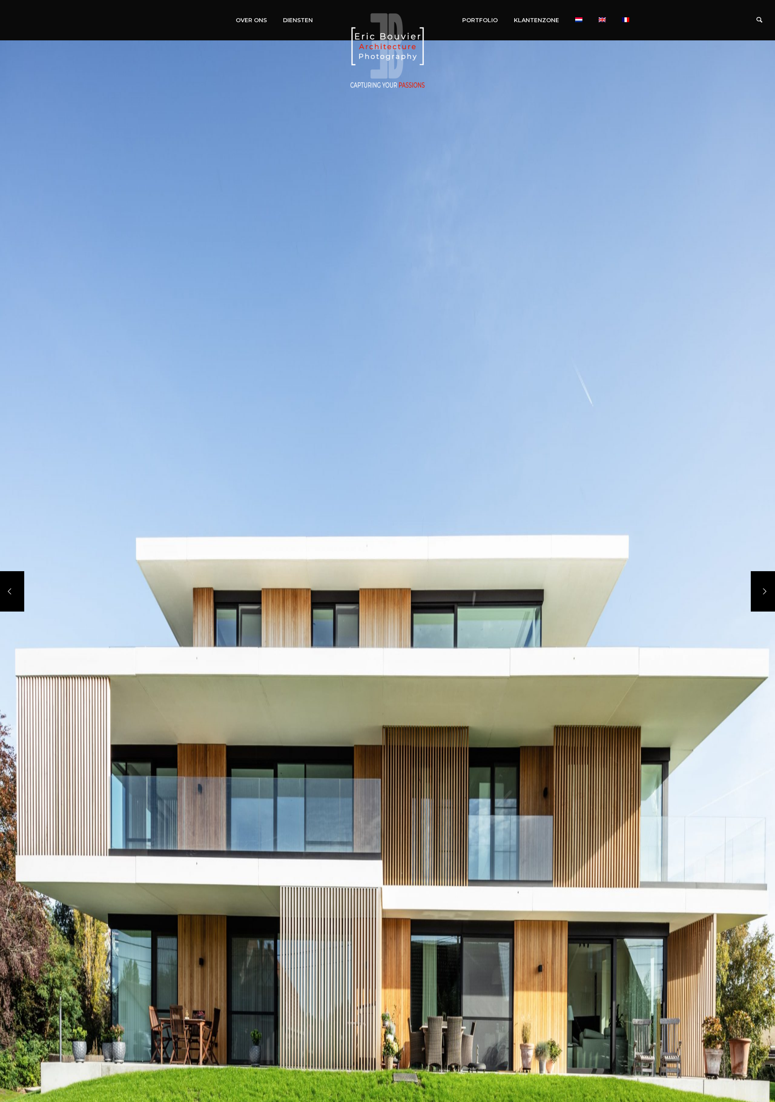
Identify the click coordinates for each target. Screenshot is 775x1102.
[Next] (763, 591)
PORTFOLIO (480, 20)
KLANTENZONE (536, 20)
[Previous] (12, 591)
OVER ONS (251, 20)
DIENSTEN (298, 20)
